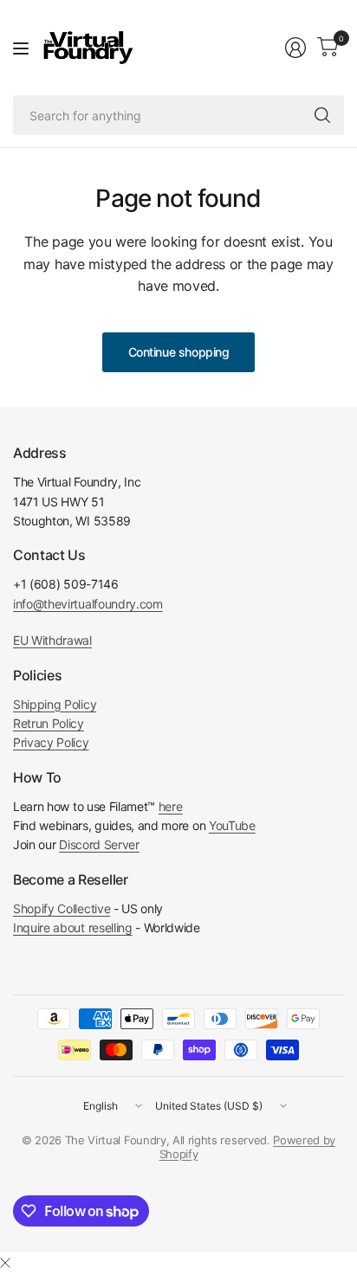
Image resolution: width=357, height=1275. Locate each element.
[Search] (322, 115)
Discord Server (99, 844)
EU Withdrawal (52, 640)
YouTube (232, 825)
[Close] (5, 1263)
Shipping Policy (54, 704)
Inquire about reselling (73, 927)
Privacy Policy (51, 742)
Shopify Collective (61, 908)
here (171, 806)
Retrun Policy (48, 723)
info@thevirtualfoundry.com (88, 603)
